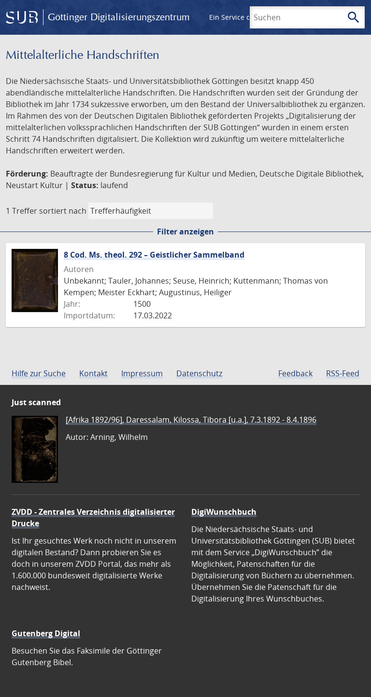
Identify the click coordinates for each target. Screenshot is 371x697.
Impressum (142, 373)
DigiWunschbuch (224, 511)
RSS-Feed (342, 373)
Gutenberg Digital (46, 633)
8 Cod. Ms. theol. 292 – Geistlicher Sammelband (154, 254)
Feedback (295, 373)
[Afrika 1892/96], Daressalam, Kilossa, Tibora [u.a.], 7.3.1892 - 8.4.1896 (191, 419)
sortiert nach (62, 210)
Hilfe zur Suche (39, 373)
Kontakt (93, 373)
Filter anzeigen (185, 231)
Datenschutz (199, 373)
